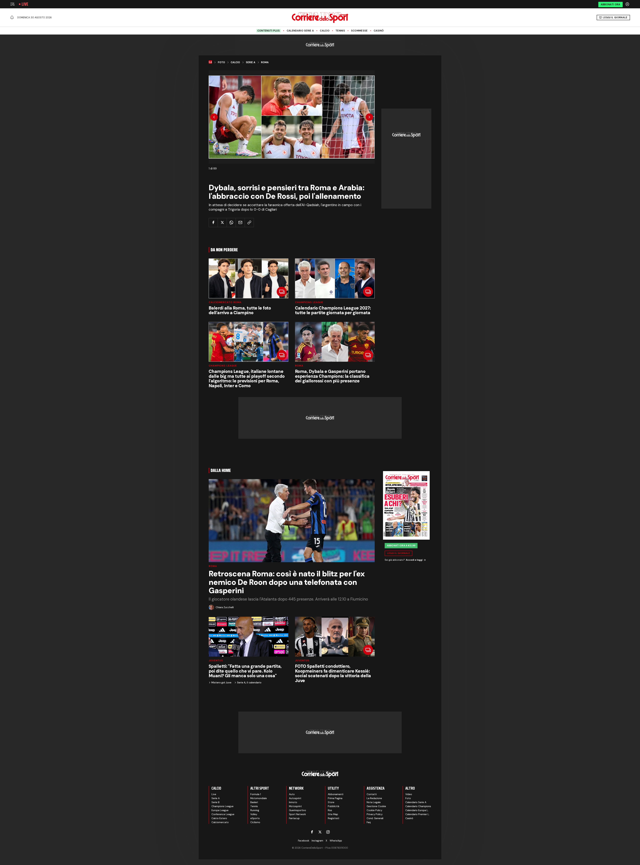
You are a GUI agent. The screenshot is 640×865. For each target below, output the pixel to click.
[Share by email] (240, 222)
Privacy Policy (374, 814)
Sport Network (297, 814)
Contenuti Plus (268, 30)
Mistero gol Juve (221, 682)
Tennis (340, 30)
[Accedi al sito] (627, 4)
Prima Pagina (335, 798)
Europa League (220, 810)
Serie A (250, 62)
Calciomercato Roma (225, 302)
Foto (221, 62)
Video (408, 794)
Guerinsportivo (297, 810)
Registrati (333, 818)
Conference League (223, 814)
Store (331, 802)
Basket (254, 802)
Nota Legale (374, 802)
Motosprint (295, 806)
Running (254, 810)
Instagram (317, 840)
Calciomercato (220, 822)
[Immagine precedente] (214, 117)
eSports (255, 818)
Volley (253, 814)
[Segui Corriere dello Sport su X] (320, 832)
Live (25, 4)
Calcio (325, 30)
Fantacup (294, 818)
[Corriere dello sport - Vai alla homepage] (320, 17)
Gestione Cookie (376, 806)
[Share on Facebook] (213, 222)
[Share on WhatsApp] (231, 222)
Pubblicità (333, 806)
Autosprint (295, 798)
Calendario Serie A (300, 30)
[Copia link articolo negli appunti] (249, 222)
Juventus (216, 660)
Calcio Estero (219, 818)
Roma (265, 62)
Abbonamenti (335, 794)
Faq (369, 822)
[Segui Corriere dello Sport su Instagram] (328, 832)
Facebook (303, 840)
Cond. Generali (375, 818)
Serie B (216, 802)
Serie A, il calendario (249, 682)
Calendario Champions (418, 806)
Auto (292, 794)
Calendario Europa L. (416, 810)
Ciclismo (255, 822)
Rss (330, 810)
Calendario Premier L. (417, 814)
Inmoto (293, 802)
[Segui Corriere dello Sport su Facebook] (312, 832)
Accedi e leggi (414, 559)
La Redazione (374, 798)
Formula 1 (255, 794)
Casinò (379, 30)
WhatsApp (336, 840)
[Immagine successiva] (369, 117)
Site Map (333, 814)
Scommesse (359, 30)
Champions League (309, 302)
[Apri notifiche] (12, 18)
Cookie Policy (374, 810)
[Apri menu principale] (12, 4)
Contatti (372, 794)
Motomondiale (258, 798)
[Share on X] (222, 222)
